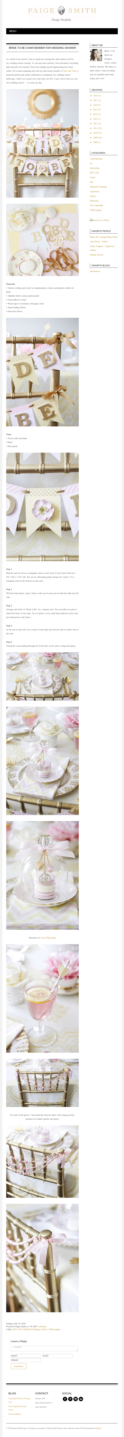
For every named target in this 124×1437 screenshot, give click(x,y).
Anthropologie (96, 158)
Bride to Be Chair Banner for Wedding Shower (42, 47)
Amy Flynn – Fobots (99, 241)
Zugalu (98, 1428)
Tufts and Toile (69, 70)
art (91, 163)
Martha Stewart (96, 254)
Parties (44, 1329)
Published (94, 200)
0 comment (41, 1326)
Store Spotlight (96, 205)
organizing (94, 191)
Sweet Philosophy (48, 937)
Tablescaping (54, 1329)
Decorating (94, 168)
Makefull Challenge (31, 1329)
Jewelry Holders (14, 1414)
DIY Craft (17, 1329)
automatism (95, 271)
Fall (91, 182)
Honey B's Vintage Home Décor (104, 236)
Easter (92, 177)
